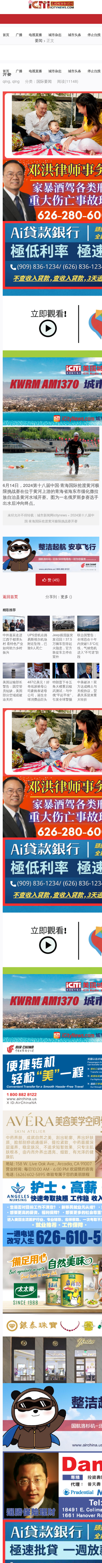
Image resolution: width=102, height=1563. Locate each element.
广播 (19, 34)
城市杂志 (54, 34)
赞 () (54, 579)
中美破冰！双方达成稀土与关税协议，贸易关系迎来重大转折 (87, 690)
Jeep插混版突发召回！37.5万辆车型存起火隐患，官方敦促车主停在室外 (62, 645)
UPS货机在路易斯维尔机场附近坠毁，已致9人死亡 (37, 641)
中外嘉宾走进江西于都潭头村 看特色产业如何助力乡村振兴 (13, 643)
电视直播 (35, 34)
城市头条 (74, 34)
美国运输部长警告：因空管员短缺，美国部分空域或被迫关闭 (12, 690)
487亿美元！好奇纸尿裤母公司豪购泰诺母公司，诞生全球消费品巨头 (38, 690)
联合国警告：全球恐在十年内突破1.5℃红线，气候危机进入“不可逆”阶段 (88, 645)
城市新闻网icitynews (52, 515)
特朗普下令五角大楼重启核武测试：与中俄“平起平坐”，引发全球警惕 (63, 690)
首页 (6, 34)
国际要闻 (44, 81)
